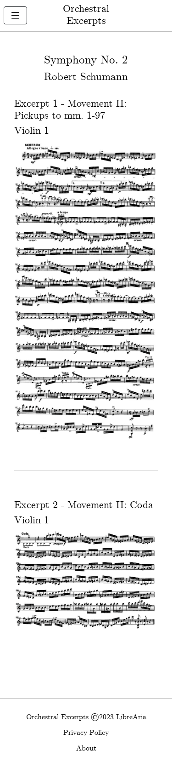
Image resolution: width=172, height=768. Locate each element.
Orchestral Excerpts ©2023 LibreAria (86, 717)
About (86, 748)
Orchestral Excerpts (86, 15)
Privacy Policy (86, 733)
